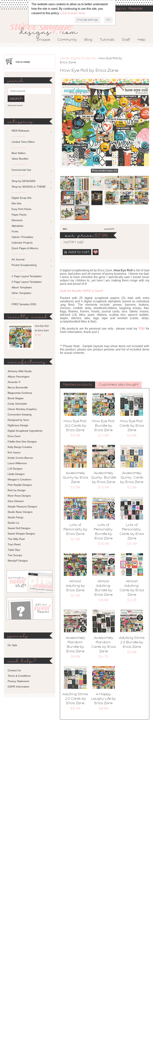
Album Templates (22, 287)
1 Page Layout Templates (27, 276)
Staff (126, 39)
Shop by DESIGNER (23, 181)
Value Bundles (20, 158)
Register (136, 8)
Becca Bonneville (18, 387)
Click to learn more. (73, 13)
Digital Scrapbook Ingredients (25, 430)
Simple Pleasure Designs (22, 506)
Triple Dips (14, 549)
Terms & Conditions (19, 675)
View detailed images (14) (105, 170)
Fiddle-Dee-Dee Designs (22, 441)
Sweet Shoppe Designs (21, 533)
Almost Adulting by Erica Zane (75, 586)
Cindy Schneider (17, 403)
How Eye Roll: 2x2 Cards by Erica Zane (75, 426)
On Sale (12, 645)
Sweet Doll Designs (19, 528)
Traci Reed (14, 544)
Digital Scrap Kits (83, 58)
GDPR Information (18, 686)
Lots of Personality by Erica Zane (75, 530)
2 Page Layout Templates (27, 281)
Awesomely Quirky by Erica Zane (75, 478)
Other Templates (21, 293)
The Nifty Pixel (16, 538)
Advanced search (15, 105)
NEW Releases (20, 130)
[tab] (77, 385)
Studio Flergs (15, 517)
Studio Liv (13, 522)
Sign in (120, 8)
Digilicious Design (18, 425)
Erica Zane (14, 436)
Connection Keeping (20, 414)
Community (67, 39)
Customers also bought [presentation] (119, 384)
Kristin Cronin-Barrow (20, 457)
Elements (17, 220)
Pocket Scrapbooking (24, 265)
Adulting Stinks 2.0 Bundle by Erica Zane (132, 643)
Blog (88, 39)
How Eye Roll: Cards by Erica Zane (132, 426)
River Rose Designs (19, 495)
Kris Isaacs (14, 452)
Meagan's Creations (19, 479)
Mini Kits (16, 203)
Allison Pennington (18, 376)
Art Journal (18, 259)
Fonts (15, 231)
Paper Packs (19, 214)
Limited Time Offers (23, 141)
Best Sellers (19, 153)
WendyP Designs (18, 560)
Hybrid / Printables (22, 237)
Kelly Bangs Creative (20, 446)
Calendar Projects (22, 242)
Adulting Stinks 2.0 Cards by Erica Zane (75, 699)
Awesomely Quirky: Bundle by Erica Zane (103, 478)
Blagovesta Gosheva (20, 392)
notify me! (70, 242)
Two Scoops (15, 555)
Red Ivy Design (17, 490)
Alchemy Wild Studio (20, 371)
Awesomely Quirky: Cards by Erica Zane (131, 478)
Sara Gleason (16, 501)
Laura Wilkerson (17, 463)
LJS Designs (15, 468)
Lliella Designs (16, 474)
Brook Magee (16, 398)
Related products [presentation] (77, 384)
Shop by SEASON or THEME (29, 186)
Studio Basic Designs (20, 511)
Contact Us (14, 670)
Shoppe (43, 39)
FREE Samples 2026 (24, 304)
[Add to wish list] (96, 252)
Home (64, 58)
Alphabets (17, 225)
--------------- (19, 136)
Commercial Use (21, 169)
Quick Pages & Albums (25, 248)
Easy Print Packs (21, 209)
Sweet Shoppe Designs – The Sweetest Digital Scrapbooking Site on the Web (47, 29)
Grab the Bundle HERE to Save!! (81, 290)
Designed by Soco (18, 419)
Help (141, 39)
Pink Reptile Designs (20, 484)
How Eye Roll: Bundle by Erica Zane (103, 426)
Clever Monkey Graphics (22, 409)
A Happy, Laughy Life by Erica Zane (103, 699)
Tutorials (107, 39)
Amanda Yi (14, 382)
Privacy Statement (18, 681)
